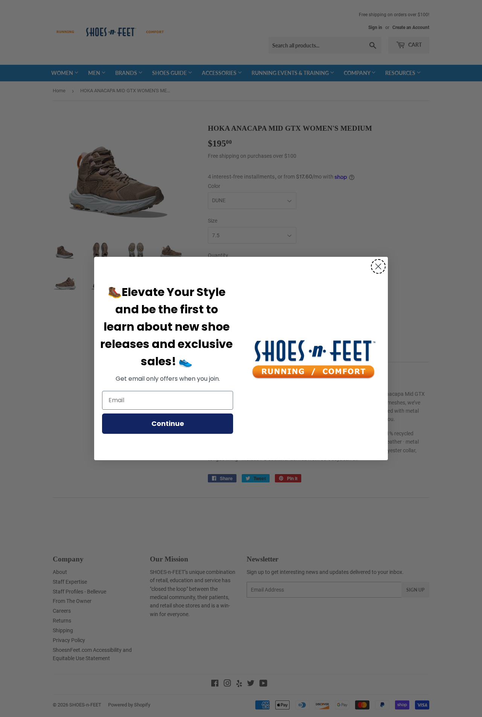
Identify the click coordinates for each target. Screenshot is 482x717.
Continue (167, 423)
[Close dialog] (378, 266)
